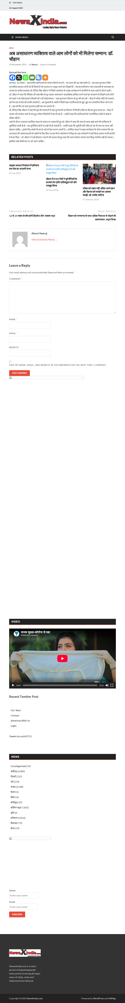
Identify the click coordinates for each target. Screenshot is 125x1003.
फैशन (13, 791)
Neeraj (35, 64)
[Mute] (107, 685)
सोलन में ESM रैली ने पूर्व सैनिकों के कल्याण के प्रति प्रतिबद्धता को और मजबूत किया (61, 182)
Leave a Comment (48, 64)
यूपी (12, 812)
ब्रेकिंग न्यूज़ (16, 807)
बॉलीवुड (14, 802)
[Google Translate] (39, 77)
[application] (62, 658)
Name (13, 319)
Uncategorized (18, 766)
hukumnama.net (27, 969)
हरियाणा (11, 48)
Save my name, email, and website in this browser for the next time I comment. (57, 365)
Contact (15, 715)
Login (13, 725)
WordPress (98, 998)
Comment (15, 279)
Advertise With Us (20, 720)
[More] (45, 77)
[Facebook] (12, 77)
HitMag (111, 998)
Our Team (16, 710)
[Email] (32, 77)
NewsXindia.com (35, 998)
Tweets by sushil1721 (20, 736)
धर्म (12, 781)
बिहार (13, 797)
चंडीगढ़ (14, 771)
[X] (19, 77)
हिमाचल (14, 822)
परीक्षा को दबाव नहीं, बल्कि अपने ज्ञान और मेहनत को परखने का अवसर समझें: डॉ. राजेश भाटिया (99, 192)
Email (13, 333)
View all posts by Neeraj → (44, 239)
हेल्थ (13, 828)
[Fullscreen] (111, 685)
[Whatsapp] (26, 77)
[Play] (13, 685)
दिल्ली (13, 776)
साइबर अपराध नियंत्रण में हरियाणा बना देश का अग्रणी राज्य (24, 167)
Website (14, 347)
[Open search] (113, 37)
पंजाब (13, 786)
